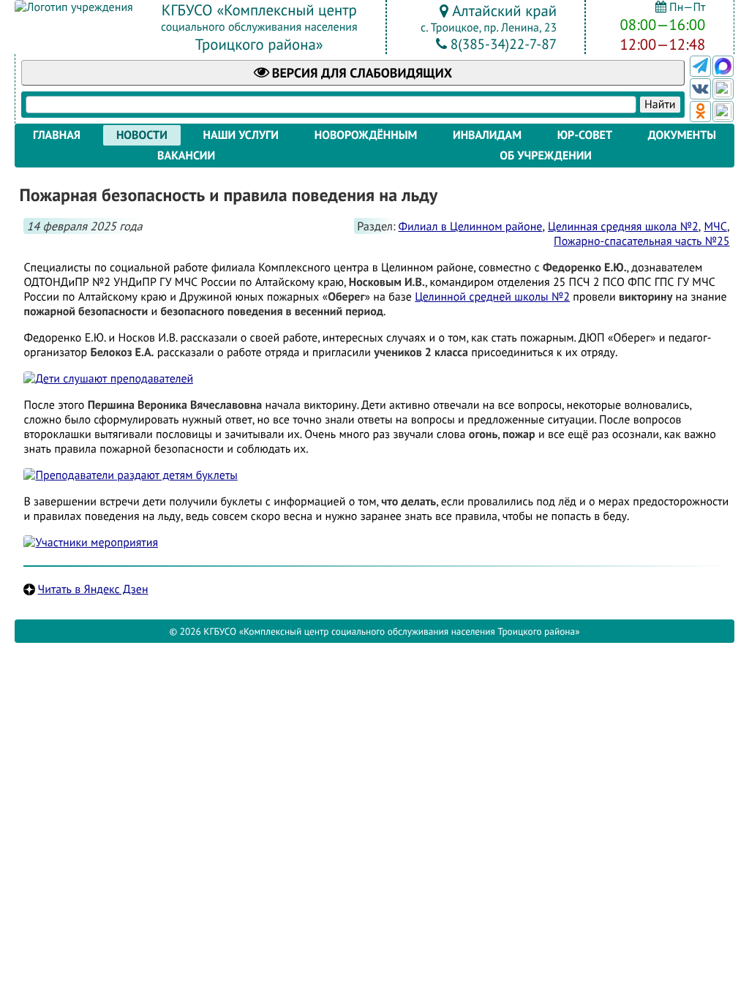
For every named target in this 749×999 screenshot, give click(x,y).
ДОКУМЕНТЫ (682, 135)
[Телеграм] (700, 66)
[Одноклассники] (700, 111)
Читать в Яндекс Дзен (92, 589)
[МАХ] (723, 66)
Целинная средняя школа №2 (623, 226)
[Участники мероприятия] (90, 542)
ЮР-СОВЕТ (584, 135)
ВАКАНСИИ (186, 155)
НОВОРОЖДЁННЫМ (366, 135)
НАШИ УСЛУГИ (241, 135)
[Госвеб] (723, 88)
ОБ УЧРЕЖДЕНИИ (546, 155)
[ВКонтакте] (700, 88)
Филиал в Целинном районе (471, 226)
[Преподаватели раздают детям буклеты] (130, 475)
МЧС (715, 226)
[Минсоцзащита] (723, 111)
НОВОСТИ (142, 135)
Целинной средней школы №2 (492, 297)
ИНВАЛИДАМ (487, 135)
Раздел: (376, 226)
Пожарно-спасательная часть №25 (641, 241)
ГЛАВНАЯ (56, 135)
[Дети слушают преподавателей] (108, 379)
